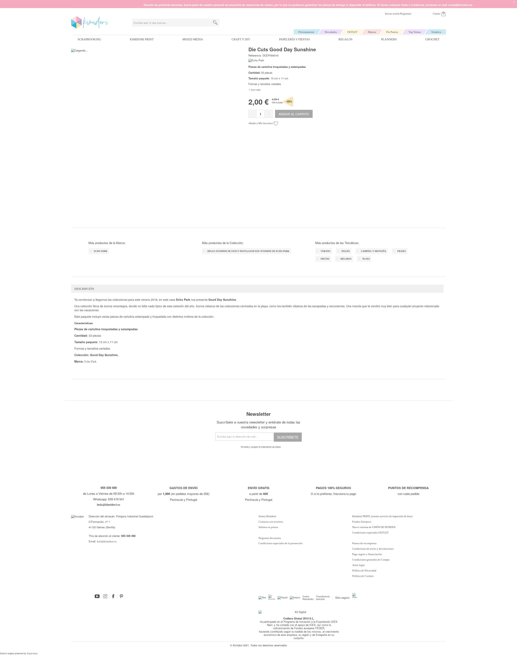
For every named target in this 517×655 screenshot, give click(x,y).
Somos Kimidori (267, 516)
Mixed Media (192, 39)
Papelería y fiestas (294, 39)
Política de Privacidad (364, 570)
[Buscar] (215, 23)
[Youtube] (97, 596)
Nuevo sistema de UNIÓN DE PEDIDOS (373, 527)
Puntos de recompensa (364, 543)
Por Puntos (392, 32)
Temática (436, 32)
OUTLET (352, 32)
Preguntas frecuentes (269, 538)
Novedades (331, 32)
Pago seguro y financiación (367, 554)
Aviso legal (358, 565)
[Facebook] (113, 596)
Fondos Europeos (361, 521)
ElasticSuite (32, 653)
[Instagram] (105, 596)
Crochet (432, 39)
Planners (389, 39)
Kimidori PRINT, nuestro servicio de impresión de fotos (382, 516)
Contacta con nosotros (270, 521)
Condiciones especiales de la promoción (280, 543)
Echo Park (90, 361)
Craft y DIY (241, 39)
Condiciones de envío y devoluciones (373, 548)
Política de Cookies (363, 576)
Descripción (84, 288)
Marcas (372, 32)
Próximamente (306, 32)
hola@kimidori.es (107, 541)
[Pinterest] (121, 596)
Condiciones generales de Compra (371, 559)
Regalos (345, 39)
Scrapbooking (89, 39)
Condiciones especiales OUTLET (370, 532)
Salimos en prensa (268, 527)
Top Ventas (415, 32)
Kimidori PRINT (142, 39)
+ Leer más (254, 89)
